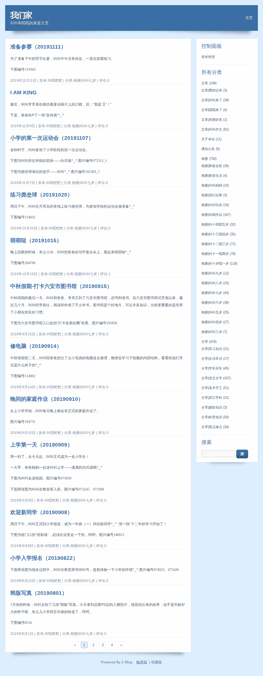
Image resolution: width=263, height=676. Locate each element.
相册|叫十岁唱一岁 (219, 263)
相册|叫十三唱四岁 (218, 234)
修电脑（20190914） (36, 346)
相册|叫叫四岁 (215, 322)
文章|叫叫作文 (215, 129)
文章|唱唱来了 (214, 110)
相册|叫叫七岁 (215, 293)
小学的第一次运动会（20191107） (52, 138)
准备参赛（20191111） (38, 47)
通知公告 (210, 149)
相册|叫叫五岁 (215, 312)
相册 (209, 159)
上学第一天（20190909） (41, 445)
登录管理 (208, 57)
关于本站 (211, 139)
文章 (209, 83)
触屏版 (141, 662)
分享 (209, 342)
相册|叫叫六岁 (215, 302)
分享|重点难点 (215, 427)
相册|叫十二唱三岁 (218, 244)
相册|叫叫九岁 (215, 273)
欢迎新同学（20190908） (41, 512)
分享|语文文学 (216, 378)
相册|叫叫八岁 (215, 283)
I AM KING (23, 92)
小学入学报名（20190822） (44, 558)
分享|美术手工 (215, 388)
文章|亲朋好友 (214, 120)
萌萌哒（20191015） (36, 240)
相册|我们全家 (214, 195)
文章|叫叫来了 (215, 100)
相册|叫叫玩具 (215, 205)
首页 (249, 18)
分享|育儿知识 (215, 349)
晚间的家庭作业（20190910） (46, 399)
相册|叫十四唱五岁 (218, 224)
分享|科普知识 (215, 417)
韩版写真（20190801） (38, 593)
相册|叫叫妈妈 (215, 185)
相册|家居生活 (214, 176)
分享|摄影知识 (214, 407)
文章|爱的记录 (214, 90)
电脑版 (156, 662)
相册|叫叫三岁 (214, 332)
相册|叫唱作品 (216, 215)
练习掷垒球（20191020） (41, 195)
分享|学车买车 (215, 368)
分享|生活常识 (215, 358)
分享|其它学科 (215, 398)
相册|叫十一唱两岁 (218, 254)
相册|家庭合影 (215, 166)
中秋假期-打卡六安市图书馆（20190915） (61, 286)
